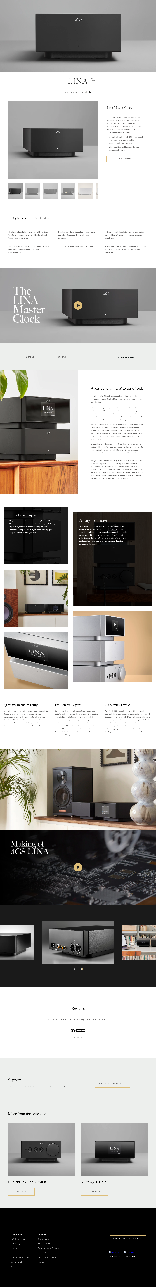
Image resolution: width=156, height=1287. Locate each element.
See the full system (126, 357)
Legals (41, 1262)
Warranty (42, 1253)
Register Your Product (48, 1248)
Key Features (19, 218)
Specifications (42, 218)
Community (43, 1239)
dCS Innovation (17, 1239)
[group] (53, 140)
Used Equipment (18, 1267)
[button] (75, 969)
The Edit (14, 1253)
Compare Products (19, 1257)
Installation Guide (47, 1257)
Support (31, 357)
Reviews (62, 357)
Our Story (15, 1243)
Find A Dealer (44, 1243)
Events (13, 1248)
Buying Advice (17, 1262)
